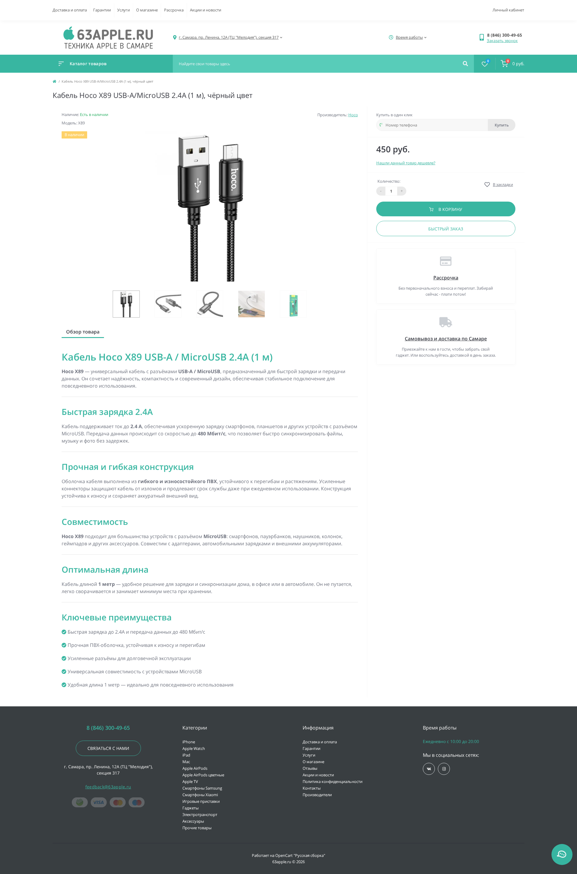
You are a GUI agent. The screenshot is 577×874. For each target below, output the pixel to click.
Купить (502, 125)
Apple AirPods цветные (203, 775)
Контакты (312, 788)
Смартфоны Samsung (202, 788)
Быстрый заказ (445, 229)
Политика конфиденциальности (332, 781)
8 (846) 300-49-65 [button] (108, 727)
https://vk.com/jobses (429, 769)
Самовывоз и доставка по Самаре (446, 338)
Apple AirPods (194, 768)
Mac (186, 761)
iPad (186, 755)
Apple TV (190, 781)
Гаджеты (190, 808)
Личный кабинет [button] (508, 10)
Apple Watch (193, 748)
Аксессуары (193, 821)
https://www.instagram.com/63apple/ (444, 769)
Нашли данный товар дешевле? (405, 163)
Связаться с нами (108, 748)
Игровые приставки (201, 801)
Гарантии (102, 10)
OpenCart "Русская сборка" (300, 855)
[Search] (465, 64)
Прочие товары (197, 827)
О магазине (147, 10)
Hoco (353, 114)
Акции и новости (205, 10)
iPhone (188, 742)
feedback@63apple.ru (108, 787)
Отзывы (310, 768)
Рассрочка (174, 10)
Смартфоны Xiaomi (200, 794)
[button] (505, 35)
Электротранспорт (199, 814)
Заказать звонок (502, 40)
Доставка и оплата (70, 10)
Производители (317, 794)
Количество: (388, 181)
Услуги (123, 10)
